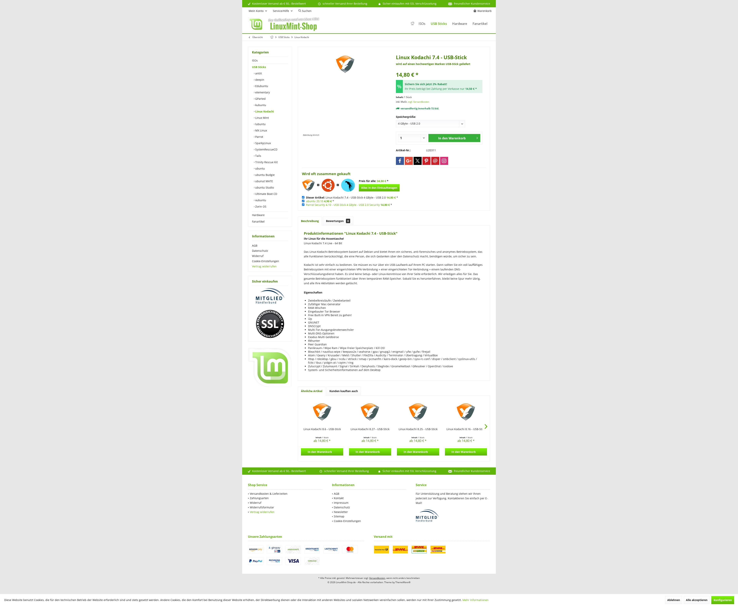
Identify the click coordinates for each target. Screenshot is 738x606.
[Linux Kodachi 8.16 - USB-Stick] (466, 411)
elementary (262, 92)
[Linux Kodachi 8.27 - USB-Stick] (370, 411)
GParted (260, 99)
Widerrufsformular (262, 507)
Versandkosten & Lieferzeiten (269, 493)
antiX (258, 73)
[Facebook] (400, 161)
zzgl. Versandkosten (418, 101)
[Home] (412, 24)
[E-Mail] (435, 161)
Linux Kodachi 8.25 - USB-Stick (418, 429)
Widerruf (257, 256)
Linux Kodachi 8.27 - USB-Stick (370, 429)
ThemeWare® (403, 582)
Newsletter (341, 512)
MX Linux (260, 130)
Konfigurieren (723, 600)
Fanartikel (258, 221)
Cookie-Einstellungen (265, 261)
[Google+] (409, 161)
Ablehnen (673, 600)
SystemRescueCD (265, 149)
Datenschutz (260, 251)
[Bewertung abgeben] (439, 69)
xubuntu (260, 200)
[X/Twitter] (418, 161)
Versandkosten (377, 578)
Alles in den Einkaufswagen (379, 188)
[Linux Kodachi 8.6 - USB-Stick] (322, 411)
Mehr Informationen (475, 600)
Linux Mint (261, 118)
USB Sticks (259, 67)
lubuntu (260, 124)
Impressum (341, 503)
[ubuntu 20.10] (328, 185)
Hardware (258, 215)
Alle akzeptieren (696, 600)
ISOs (255, 60)
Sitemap (339, 516)
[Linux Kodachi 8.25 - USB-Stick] (418, 411)
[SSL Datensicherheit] (270, 324)
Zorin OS (260, 206)
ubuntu (259, 168)
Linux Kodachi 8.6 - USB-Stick (322, 429)
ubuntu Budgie (264, 175)
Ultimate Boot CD (265, 194)
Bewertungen (337, 221)
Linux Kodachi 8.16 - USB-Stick (465, 429)
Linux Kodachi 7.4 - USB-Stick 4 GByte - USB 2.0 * (352, 197)
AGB (254, 245)
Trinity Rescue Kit (266, 162)
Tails (257, 156)
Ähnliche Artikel (311, 391)
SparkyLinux (262, 143)
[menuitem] (483, 11)
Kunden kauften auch (343, 391)
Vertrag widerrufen (264, 266)
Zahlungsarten (259, 498)
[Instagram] (444, 161)
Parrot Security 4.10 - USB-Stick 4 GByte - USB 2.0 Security (343, 205)
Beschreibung (310, 221)
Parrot (258, 137)
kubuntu (260, 105)
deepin (259, 79)
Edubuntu (261, 86)
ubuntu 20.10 (314, 201)
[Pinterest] (426, 161)
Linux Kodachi (264, 111)
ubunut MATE (263, 181)
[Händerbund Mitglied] (270, 296)
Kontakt (339, 498)
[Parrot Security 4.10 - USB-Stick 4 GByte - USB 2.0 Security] (348, 185)
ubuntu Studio (264, 187)
